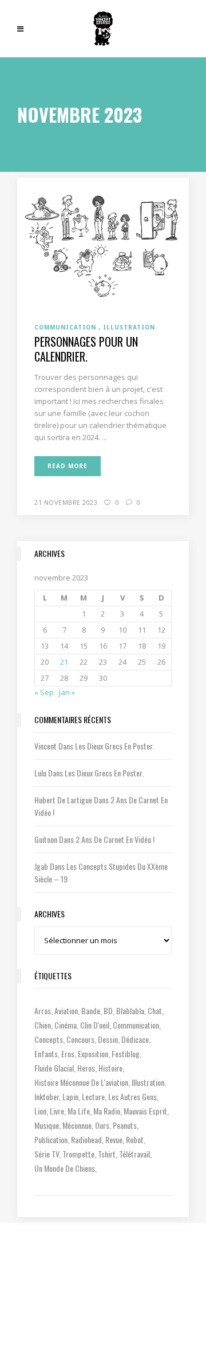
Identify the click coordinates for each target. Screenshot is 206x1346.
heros (86, 1068)
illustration (148, 1082)
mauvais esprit (145, 1111)
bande (90, 1010)
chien (42, 1025)
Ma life (79, 1111)
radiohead (86, 1139)
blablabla (130, 1010)
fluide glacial (54, 1068)
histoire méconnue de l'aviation (81, 1082)
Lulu (40, 773)
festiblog (126, 1053)
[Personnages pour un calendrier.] (103, 243)
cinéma (65, 1025)
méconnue (77, 1125)
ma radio (106, 1111)
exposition (93, 1053)
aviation (66, 1010)
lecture (93, 1096)
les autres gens (132, 1096)
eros (67, 1053)
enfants (46, 1053)
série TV (46, 1154)
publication (51, 1139)
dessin (108, 1039)
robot (135, 1139)
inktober (46, 1096)
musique (46, 1125)
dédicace (135, 1039)
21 (64, 662)
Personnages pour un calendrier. (86, 349)
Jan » (67, 692)
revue (113, 1139)
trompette (78, 1154)
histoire (110, 1068)
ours (102, 1125)
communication (136, 1025)
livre (57, 1111)
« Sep (44, 692)
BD (108, 1010)
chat (155, 1010)
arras (42, 1010)
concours (80, 1039)
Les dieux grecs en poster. (114, 746)
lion (40, 1111)
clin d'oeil (94, 1025)
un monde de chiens (64, 1168)
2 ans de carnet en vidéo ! (115, 839)
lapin (70, 1096)
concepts (48, 1039)
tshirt (107, 1154)
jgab (41, 866)
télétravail (134, 1154)
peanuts (125, 1125)
